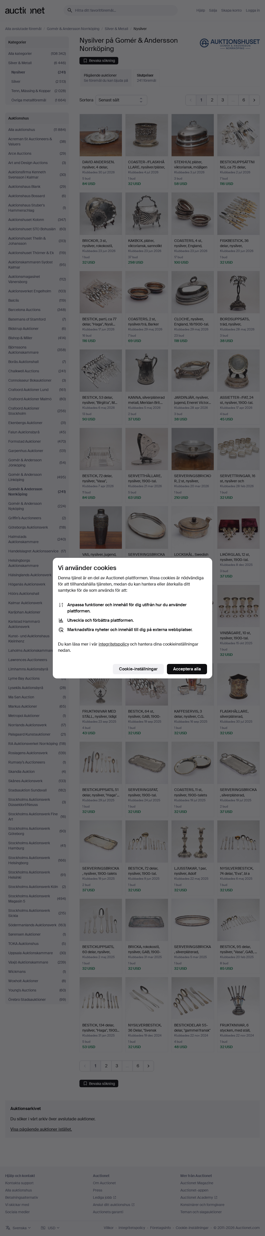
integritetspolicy (114, 644)
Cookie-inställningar (138, 669)
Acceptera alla (187, 669)
